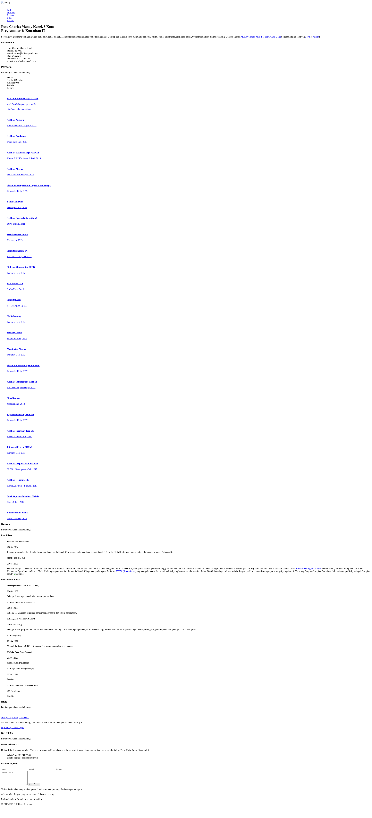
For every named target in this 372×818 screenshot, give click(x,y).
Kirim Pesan (34, 784)
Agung (316, 36)
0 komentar (24, 717)
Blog (9, 18)
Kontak (10, 20)
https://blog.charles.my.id (12, 727)
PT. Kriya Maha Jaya (250, 36)
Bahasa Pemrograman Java (308, 568)
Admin (15, 717)
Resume (10, 15)
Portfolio (11, 12)
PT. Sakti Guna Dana (271, 36)
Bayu (307, 36)
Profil (9, 10)
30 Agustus (6, 717)
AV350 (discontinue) (125, 571)
